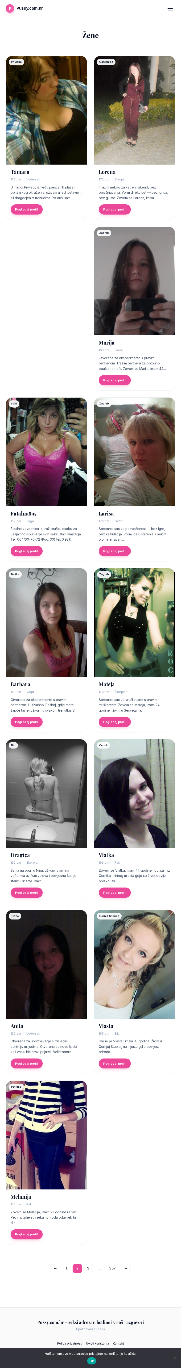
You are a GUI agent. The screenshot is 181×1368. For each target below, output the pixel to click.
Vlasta (106, 1026)
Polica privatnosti (69, 1343)
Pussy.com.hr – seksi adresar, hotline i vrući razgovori (90, 1322)
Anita (17, 1026)
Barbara (20, 684)
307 (112, 1268)
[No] (175, 1357)
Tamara (20, 171)
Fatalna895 (24, 513)
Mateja (107, 684)
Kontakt (118, 1343)
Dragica (20, 855)
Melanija (21, 1196)
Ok (92, 1361)
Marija (107, 342)
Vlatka (106, 855)
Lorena (107, 171)
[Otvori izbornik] (170, 8)
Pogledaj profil (26, 209)
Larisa (106, 513)
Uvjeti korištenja (97, 1343)
